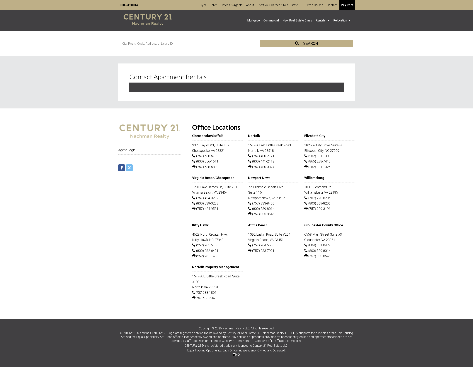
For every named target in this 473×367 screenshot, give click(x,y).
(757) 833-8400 (262, 203)
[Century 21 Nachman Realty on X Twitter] (129, 167)
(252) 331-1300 (319, 156)
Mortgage (253, 20)
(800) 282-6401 (206, 251)
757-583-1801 (206, 292)
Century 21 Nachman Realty (148, 20)
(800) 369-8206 (319, 203)
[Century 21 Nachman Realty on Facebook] (121, 167)
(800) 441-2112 (262, 161)
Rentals (321, 20)
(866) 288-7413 (319, 161)
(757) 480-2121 (262, 156)
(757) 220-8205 (319, 198)
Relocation (340, 20)
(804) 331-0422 (319, 245)
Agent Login (126, 150)
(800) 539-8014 (262, 209)
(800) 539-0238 (206, 203)
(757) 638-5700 (206, 156)
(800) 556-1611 (206, 161)
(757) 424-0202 (206, 198)
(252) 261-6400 (206, 245)
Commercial (271, 20)
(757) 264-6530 (262, 245)
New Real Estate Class (297, 20)
